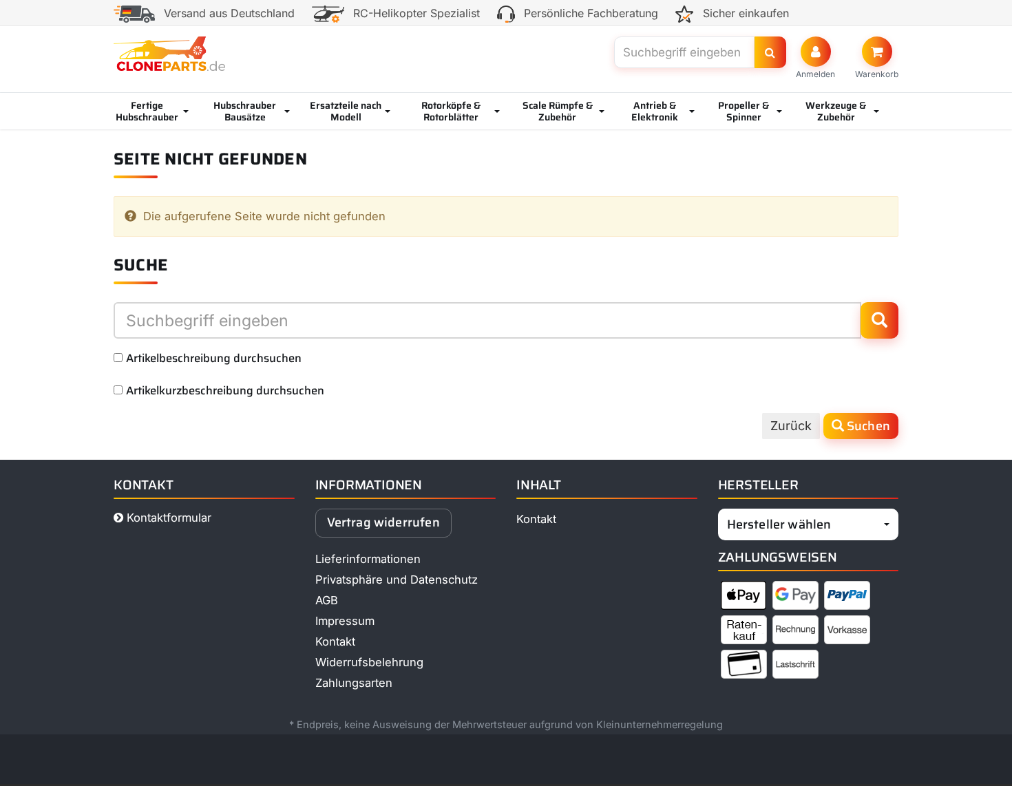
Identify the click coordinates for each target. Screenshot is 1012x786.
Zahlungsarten (353, 683)
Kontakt (335, 641)
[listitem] (744, 598)
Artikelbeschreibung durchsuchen (214, 358)
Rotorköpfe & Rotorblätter (451, 111)
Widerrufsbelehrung (369, 662)
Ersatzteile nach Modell (345, 111)
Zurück (791, 425)
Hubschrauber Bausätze (244, 111)
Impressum (345, 621)
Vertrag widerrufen (383, 522)
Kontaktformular (167, 517)
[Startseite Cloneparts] (169, 53)
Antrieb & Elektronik (654, 111)
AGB (326, 600)
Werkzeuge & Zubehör (835, 111)
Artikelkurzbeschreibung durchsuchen (225, 390)
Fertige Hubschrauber (147, 111)
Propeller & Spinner (743, 111)
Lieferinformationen (368, 559)
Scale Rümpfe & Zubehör (558, 111)
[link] (876, 57)
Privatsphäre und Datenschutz (396, 579)
